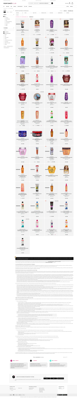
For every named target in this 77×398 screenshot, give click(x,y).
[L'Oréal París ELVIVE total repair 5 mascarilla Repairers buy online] (52, 106)
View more (64, 357)
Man (4, 12)
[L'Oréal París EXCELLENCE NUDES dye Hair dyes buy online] (66, 33)
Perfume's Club (5, 8)
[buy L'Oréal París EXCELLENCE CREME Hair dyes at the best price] (37, 25)
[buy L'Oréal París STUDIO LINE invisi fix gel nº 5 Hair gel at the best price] (37, 188)
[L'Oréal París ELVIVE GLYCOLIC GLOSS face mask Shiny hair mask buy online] (22, 160)
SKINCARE (7, 6)
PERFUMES (30, 6)
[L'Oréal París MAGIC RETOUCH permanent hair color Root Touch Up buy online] (66, 69)
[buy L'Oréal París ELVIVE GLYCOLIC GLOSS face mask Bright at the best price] (23, 152)
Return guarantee (53, 0)
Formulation (43, 12)
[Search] (52, 3)
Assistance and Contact (6, 0)
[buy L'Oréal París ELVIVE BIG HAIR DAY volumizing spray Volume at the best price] (52, 79)
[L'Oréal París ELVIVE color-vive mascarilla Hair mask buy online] (22, 106)
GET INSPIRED (31, 3)
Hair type (34, 12)
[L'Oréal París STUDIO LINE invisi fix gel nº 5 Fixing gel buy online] (37, 197)
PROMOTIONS (37, 3)
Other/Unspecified (60, 378)
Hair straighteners (6, 47)
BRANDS (71, 6)
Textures (51, 12)
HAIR (11, 6)
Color (17, 14)
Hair (8, 8)
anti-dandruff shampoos (51, 261)
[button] (13, 390)
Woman (11, 12)
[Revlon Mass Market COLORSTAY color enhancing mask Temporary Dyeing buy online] (52, 215)
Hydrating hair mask (9, 46)
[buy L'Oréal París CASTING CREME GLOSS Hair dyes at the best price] (52, 43)
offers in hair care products (48, 262)
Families (5, 14)
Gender (5, 10)
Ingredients (60, 12)
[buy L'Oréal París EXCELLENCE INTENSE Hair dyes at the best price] (66, 170)
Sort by (65, 10)
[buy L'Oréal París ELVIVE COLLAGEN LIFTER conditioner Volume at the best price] (66, 97)
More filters (70, 10)
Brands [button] (19, 12)
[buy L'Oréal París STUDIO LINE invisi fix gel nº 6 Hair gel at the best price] (37, 43)
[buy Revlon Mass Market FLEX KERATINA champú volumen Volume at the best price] (37, 225)
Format (67, 12)
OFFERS (67, 6)
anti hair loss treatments (58, 261)
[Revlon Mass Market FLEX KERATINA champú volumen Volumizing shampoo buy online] (37, 233)
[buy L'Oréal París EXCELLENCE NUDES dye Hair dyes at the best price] (66, 25)
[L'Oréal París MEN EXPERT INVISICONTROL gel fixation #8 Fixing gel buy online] (22, 33)
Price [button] (25, 12)
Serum (5, 46)
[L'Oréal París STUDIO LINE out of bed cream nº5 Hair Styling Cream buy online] (37, 106)
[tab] (19, 13)
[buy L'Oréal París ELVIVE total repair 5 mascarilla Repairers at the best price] (52, 97)
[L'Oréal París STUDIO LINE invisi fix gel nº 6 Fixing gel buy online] (37, 51)
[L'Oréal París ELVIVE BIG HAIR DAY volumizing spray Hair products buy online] (52, 87)
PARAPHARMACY (20, 6)
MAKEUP (15, 6)
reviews (38, 357)
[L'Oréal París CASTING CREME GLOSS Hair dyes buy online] (52, 51)
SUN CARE (25, 6)
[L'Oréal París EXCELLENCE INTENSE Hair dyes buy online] (66, 178)
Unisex (8, 12)
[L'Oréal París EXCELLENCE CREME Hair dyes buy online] (37, 33)
